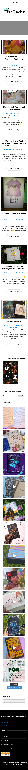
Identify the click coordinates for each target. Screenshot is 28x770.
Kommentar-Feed (8, 744)
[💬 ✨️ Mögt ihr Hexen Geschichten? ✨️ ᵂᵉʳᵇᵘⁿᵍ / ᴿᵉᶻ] (14, 441)
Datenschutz (4, 722)
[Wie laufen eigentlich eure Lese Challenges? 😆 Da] (14, 671)
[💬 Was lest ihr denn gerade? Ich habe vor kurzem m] (14, 533)
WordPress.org (7, 748)
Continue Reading (14, 81)
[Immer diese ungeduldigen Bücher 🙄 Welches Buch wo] (14, 418)
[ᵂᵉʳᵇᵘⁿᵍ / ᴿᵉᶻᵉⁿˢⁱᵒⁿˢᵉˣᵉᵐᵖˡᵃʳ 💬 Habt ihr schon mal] (14, 556)
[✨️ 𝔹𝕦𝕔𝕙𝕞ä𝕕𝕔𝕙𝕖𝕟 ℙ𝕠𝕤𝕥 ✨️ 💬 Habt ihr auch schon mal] (14, 602)
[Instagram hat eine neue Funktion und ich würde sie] (14, 648)
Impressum (4, 725)
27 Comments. (14, 115)
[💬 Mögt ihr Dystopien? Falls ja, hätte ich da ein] (14, 510)
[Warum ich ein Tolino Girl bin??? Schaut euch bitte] (14, 487)
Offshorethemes (17, 764)
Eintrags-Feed (7, 740)
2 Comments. (14, 221)
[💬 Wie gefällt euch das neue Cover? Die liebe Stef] (14, 464)
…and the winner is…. (14, 321)
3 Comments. (14, 274)
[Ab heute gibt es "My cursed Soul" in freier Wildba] (14, 625)
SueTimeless (10, 63)
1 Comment (14, 327)
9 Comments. (14, 65)
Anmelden (6, 736)
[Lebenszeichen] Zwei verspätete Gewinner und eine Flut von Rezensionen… (14, 143)
